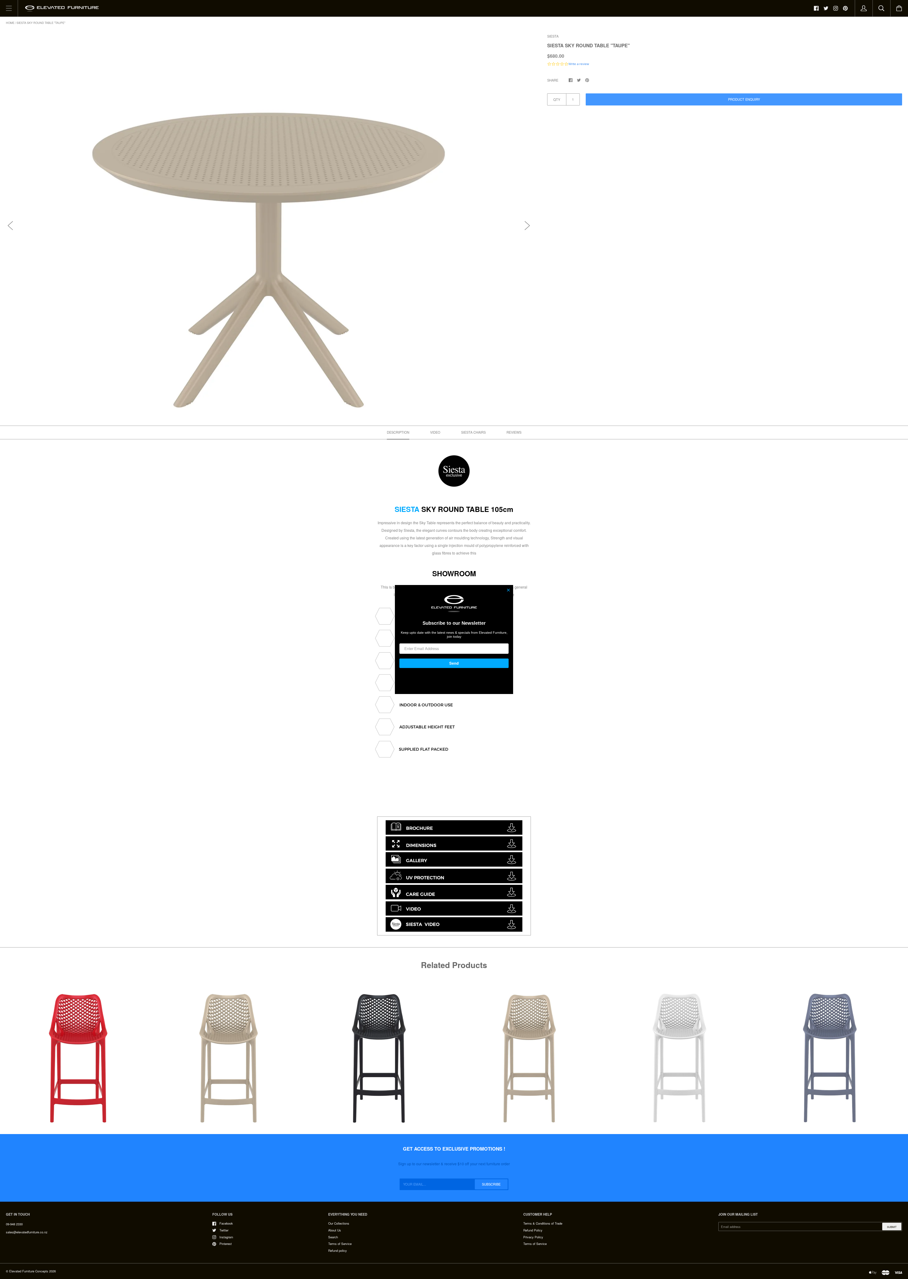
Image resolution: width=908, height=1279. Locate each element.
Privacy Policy (533, 1237)
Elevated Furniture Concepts (28, 1271)
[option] (269, 221)
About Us (334, 1230)
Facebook (226, 1223)
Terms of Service (340, 1243)
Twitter (223, 1230)
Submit (892, 1227)
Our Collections (338, 1223)
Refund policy (337, 1250)
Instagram (226, 1237)
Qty (556, 99)
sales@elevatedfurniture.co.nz (27, 1232)
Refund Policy (532, 1230)
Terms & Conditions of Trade (542, 1223)
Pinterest (225, 1243)
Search (333, 1237)
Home (10, 23)
